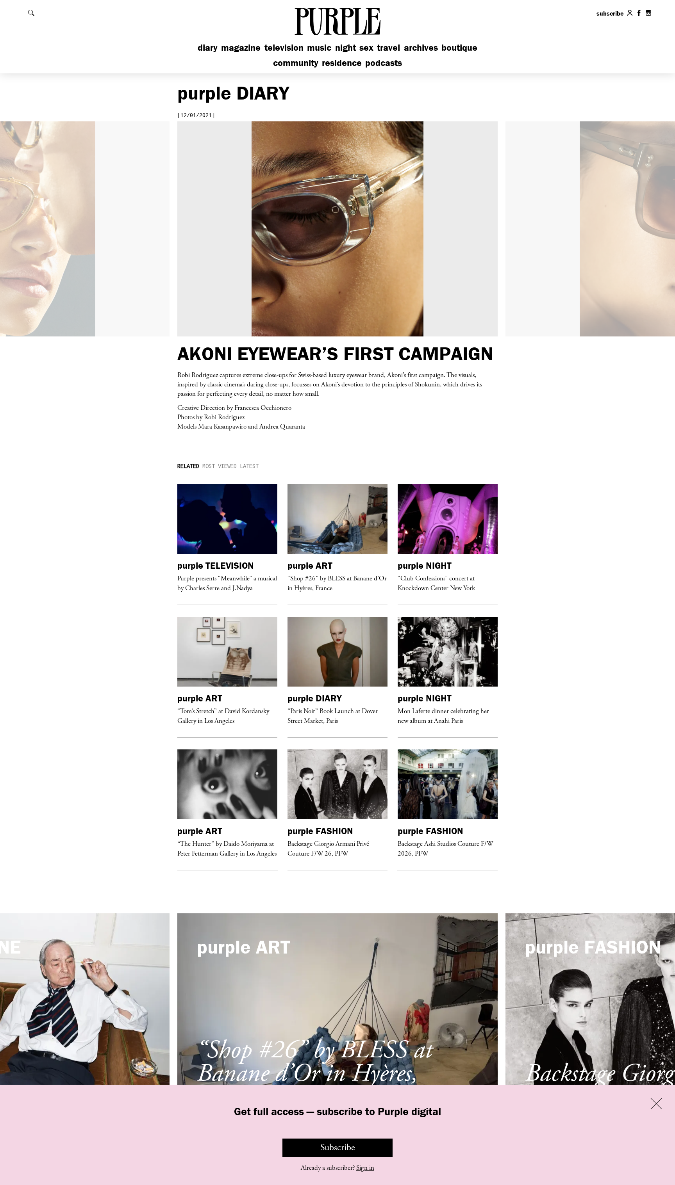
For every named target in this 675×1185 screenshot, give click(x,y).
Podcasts (383, 62)
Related (188, 466)
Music (319, 47)
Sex (366, 47)
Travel (388, 47)
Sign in (365, 1168)
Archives (421, 47)
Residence (342, 62)
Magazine (241, 47)
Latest (249, 466)
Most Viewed (219, 466)
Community (295, 62)
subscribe (610, 13)
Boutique (459, 47)
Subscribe (337, 1147)
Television (284, 47)
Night (345, 47)
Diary (208, 47)
